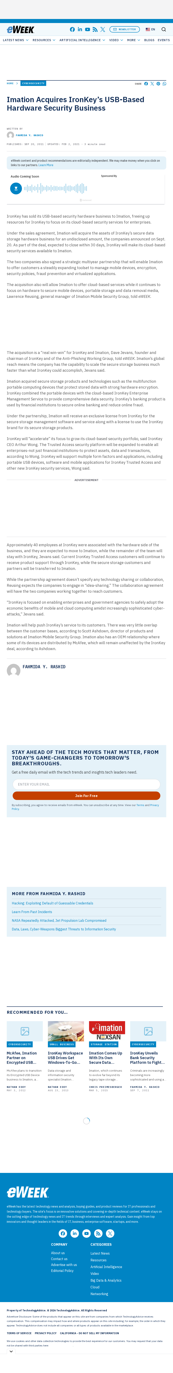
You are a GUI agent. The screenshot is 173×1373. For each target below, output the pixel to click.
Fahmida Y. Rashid (29, 135)
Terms (140, 805)
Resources (99, 1260)
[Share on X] (152, 83)
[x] (102, 29)
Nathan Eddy (16, 1086)
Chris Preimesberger (105, 1086)
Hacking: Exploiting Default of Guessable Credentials (52, 903)
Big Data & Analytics (106, 1280)
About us (58, 1253)
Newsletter (127, 29)
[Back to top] (164, 1360)
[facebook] (72, 29)
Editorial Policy (62, 1270)
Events (164, 40)
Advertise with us (64, 1264)
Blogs (149, 40)
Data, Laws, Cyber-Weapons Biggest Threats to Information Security (64, 929)
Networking (99, 1294)
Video (114, 40)
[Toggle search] (163, 29)
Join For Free (86, 796)
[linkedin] (79, 29)
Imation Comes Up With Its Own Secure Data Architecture (105, 1058)
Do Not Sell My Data (61, 1345)
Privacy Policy (46, 1333)
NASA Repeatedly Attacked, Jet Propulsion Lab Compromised (59, 920)
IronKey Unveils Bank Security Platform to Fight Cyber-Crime (145, 1058)
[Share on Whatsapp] (164, 83)
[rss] (95, 29)
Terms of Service (19, 1333)
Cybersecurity (33, 83)
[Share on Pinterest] (158, 83)
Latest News (13, 40)
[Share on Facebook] (146, 83)
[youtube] (87, 29)
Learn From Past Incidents (32, 912)
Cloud (95, 1287)
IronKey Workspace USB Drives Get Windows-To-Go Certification (65, 1058)
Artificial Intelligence (80, 40)
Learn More (46, 165)
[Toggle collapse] (11, 1351)
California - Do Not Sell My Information (89, 1333)
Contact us (59, 1259)
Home (10, 83)
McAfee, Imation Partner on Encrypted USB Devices (22, 1058)
